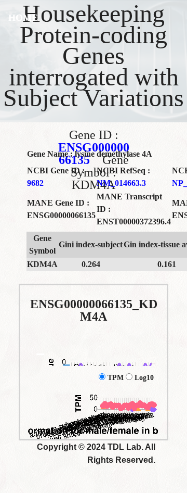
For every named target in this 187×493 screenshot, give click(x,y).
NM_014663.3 (121, 183)
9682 (35, 183)
